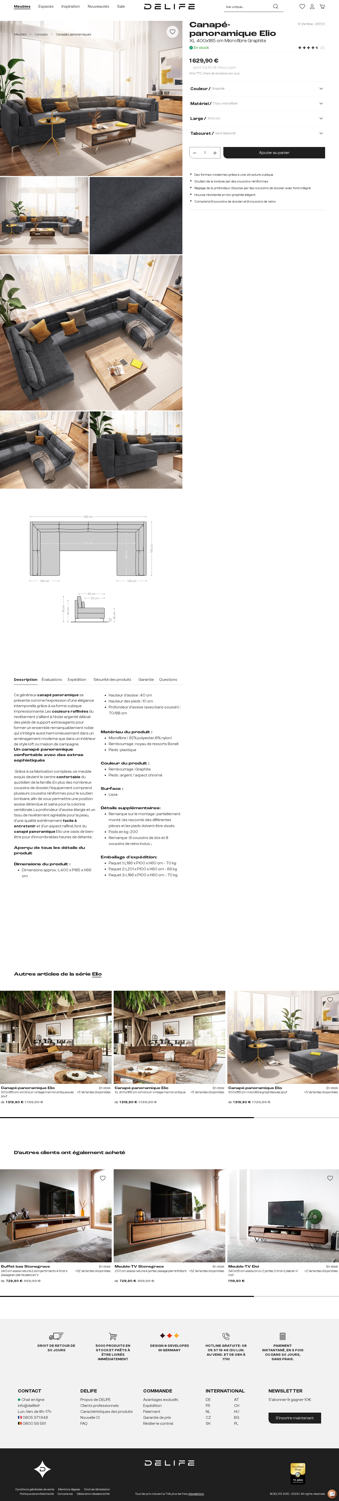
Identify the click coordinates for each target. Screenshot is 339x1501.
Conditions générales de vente (34, 1489)
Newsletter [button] (286, 1391)
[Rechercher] (275, 6)
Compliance (65, 1494)
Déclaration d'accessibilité (93, 1494)
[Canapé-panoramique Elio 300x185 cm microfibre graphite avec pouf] (283, 1037)
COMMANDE (157, 1391)
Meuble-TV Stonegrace (139, 1266)
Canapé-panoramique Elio (28, 1088)
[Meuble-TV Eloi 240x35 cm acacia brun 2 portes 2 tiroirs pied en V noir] (283, 1215)
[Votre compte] (312, 6)
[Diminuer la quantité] (195, 152)
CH (236, 1405)
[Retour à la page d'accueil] (169, 6)
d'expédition (196, 1494)
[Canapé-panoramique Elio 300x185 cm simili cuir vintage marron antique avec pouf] (56, 1037)
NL (208, 1411)
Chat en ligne (33, 1399)
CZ (208, 1417)
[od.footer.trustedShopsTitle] (298, 1474)
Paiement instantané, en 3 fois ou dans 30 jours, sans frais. (283, 1352)
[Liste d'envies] (302, 6)
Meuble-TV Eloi (243, 1266)
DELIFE (88, 1391)
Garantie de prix (157, 1417)
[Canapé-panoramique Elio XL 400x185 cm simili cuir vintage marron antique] (169, 1037)
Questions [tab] (168, 679)
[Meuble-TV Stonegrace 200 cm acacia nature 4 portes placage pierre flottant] (169, 1215)
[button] (169, 1411)
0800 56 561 (34, 1423)
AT (236, 1399)
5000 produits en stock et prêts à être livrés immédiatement (113, 1352)
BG (236, 1417)
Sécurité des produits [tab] (112, 679)
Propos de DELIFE (95, 1399)
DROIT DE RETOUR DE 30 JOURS (56, 1348)
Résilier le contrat (158, 1423)
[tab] (25, 680)
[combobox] (246, 6)
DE (208, 1399)
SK (208, 1423)
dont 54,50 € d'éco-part (214, 67)
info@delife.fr (29, 1405)
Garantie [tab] (146, 679)
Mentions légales (69, 1489)
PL (236, 1423)
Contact (29, 1391)
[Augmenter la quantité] (215, 152)
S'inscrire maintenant (295, 1418)
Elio (97, 974)
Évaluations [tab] (52, 679)
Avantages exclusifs (160, 1399)
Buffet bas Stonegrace (25, 1266)
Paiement (151, 1411)
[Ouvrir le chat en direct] (332, 1494)
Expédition (152, 1405)
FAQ (84, 1423)
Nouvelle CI (90, 1417)
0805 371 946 (35, 1417)
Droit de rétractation (97, 1489)
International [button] (225, 1391)
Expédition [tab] (77, 679)
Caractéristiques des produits (106, 1411)
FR (208, 1405)
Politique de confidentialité (37, 1494)
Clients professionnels (99, 1405)
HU (236, 1411)
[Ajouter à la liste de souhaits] (172, 32)
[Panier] (322, 6)
